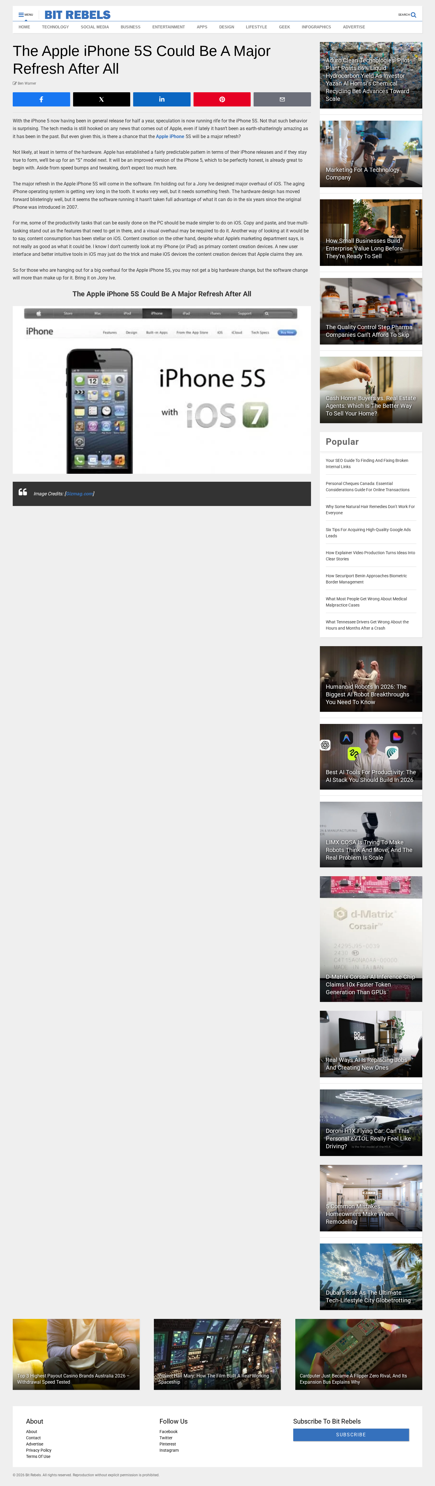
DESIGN (226, 27)
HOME (24, 27)
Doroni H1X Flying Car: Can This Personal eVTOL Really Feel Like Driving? (368, 1138)
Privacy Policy (38, 1450)
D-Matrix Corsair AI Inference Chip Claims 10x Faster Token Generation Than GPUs (370, 984)
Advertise (34, 1444)
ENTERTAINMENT (168, 27)
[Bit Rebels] (75, 16)
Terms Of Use (38, 1456)
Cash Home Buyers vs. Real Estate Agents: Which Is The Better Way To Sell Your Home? (371, 405)
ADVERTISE (354, 27)
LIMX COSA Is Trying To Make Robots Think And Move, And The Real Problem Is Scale (369, 850)
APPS (202, 27)
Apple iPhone (170, 136)
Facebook (169, 1431)
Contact (33, 1437)
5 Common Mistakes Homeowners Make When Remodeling (360, 1214)
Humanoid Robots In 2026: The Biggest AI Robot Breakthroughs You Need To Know (367, 694)
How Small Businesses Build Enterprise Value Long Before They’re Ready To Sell (364, 248)
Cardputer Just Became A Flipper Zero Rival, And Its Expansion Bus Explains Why (353, 1379)
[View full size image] (162, 390)
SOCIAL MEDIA (95, 27)
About (31, 1431)
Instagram (169, 1450)
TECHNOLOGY (55, 27)
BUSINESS (131, 27)
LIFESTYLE (256, 27)
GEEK (284, 27)
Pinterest (168, 1444)
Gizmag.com (79, 494)
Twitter (166, 1437)
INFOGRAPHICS (316, 27)
